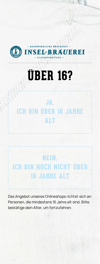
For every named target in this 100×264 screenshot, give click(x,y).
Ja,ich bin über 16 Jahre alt (50, 112)
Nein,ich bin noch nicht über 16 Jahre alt (50, 167)
